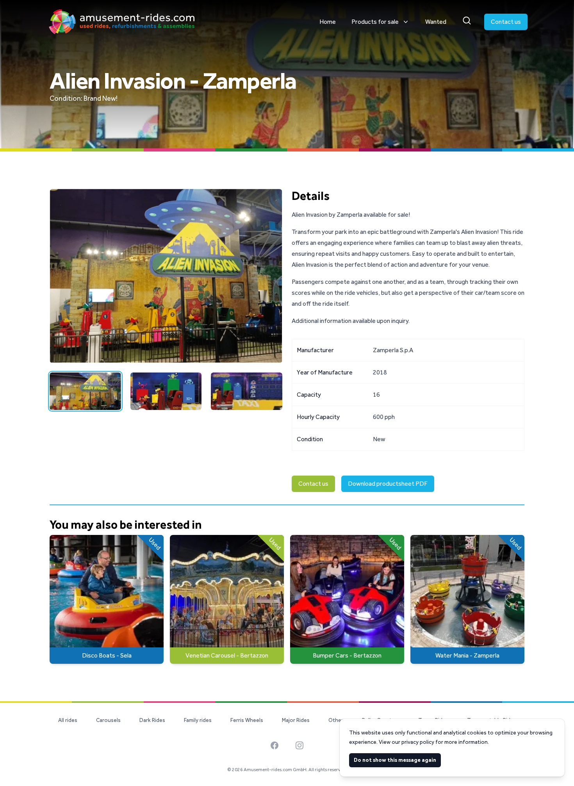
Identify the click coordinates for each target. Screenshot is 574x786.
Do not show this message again (395, 760)
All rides (67, 720)
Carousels (108, 720)
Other (335, 720)
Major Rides (296, 720)
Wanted (435, 21)
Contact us (506, 21)
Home (327, 21)
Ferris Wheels (246, 720)
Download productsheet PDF (388, 483)
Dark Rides (152, 720)
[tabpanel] (166, 276)
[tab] (85, 391)
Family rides (198, 720)
